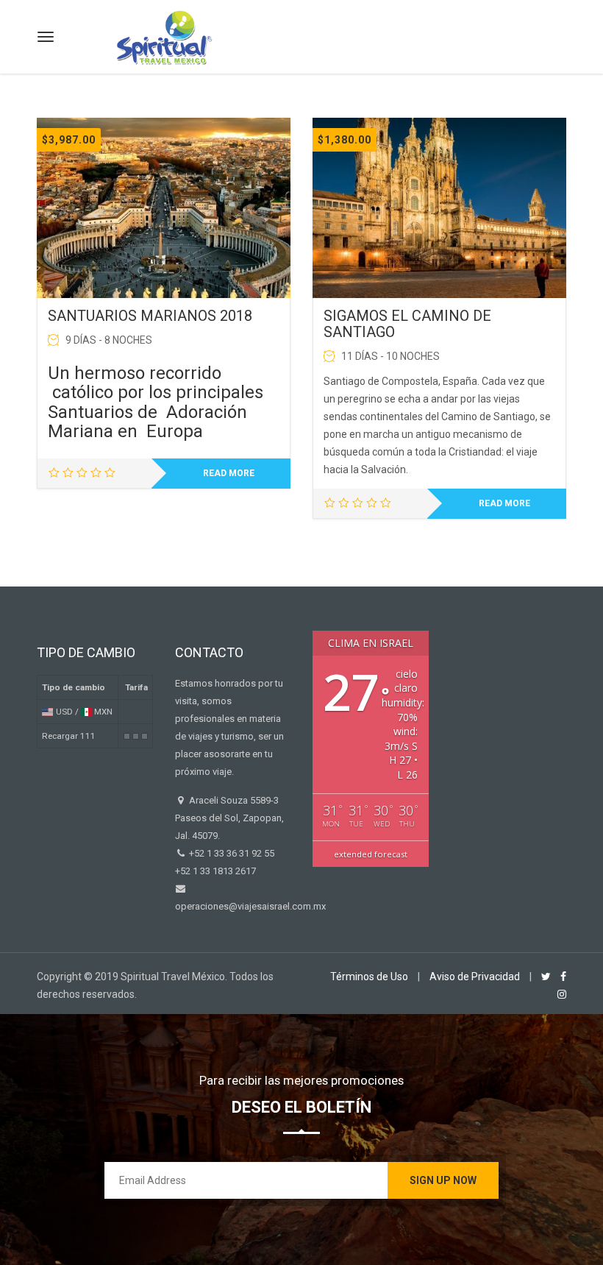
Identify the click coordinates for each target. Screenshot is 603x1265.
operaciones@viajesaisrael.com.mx (250, 906)
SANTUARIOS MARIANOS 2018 (150, 316)
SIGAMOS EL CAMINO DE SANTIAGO (407, 324)
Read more (228, 473)
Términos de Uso (369, 976)
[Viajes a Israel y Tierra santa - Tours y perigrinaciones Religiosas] (163, 35)
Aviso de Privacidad (474, 976)
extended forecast (370, 854)
